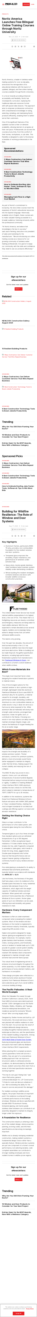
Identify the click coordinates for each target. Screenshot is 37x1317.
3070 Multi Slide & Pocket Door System (16, 1040)
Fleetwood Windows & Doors (15, 660)
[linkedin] (15, 46)
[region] (18, 1310)
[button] (3, 4)
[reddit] (21, 46)
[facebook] (12, 46)
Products (5, 14)
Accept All (18, 1313)
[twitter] (18, 46)
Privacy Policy (30, 1308)
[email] (25, 46)
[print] (34, 46)
